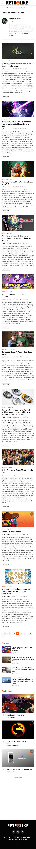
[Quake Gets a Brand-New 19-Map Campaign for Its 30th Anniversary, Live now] (6, 660)
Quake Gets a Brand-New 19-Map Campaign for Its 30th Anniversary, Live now (23, 659)
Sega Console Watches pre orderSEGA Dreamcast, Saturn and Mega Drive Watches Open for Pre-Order (22, 680)
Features (11, 839)
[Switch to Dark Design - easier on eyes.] (31, 2)
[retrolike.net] (17, 2)
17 (10, 633)
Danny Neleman (15, 19)
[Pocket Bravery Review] (18, 519)
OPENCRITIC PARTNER (21, 839)
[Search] (33, 3)
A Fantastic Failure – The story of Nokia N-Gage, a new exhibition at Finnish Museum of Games (16, 412)
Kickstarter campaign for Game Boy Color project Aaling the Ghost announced (16, 591)
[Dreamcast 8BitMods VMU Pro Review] (18, 758)
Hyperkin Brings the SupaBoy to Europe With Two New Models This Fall (23, 669)
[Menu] (3, 3)
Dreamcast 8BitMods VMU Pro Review (19, 769)
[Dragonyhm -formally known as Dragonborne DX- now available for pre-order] (18, 223)
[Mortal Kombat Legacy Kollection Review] (18, 730)
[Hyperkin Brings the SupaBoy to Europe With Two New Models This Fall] (6, 670)
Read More (6, 96)
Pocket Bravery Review (11, 532)
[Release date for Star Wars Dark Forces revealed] (18, 169)
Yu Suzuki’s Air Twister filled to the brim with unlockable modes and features (16, 124)
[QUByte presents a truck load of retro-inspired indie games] (18, 51)
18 (14, 633)
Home (3, 7)
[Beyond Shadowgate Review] (18, 703)
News (10, 837)
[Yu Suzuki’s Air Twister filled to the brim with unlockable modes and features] (18, 109)
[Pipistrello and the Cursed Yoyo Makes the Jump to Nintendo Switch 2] (6, 649)
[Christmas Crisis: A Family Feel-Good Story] (18, 339)
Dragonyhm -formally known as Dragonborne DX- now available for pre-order (16, 238)
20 (21, 633)
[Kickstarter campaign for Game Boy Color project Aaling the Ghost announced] (18, 576)
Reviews (16, 837)
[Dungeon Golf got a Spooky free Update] (18, 281)
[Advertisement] (18, 796)
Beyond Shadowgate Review (15, 715)
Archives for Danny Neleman (13, 7)
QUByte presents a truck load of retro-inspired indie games (17, 65)
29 (30, 633)
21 (25, 633)
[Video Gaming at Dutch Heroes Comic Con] (18, 457)
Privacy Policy (25, 837)
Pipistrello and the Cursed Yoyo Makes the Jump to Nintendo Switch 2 (22, 648)
